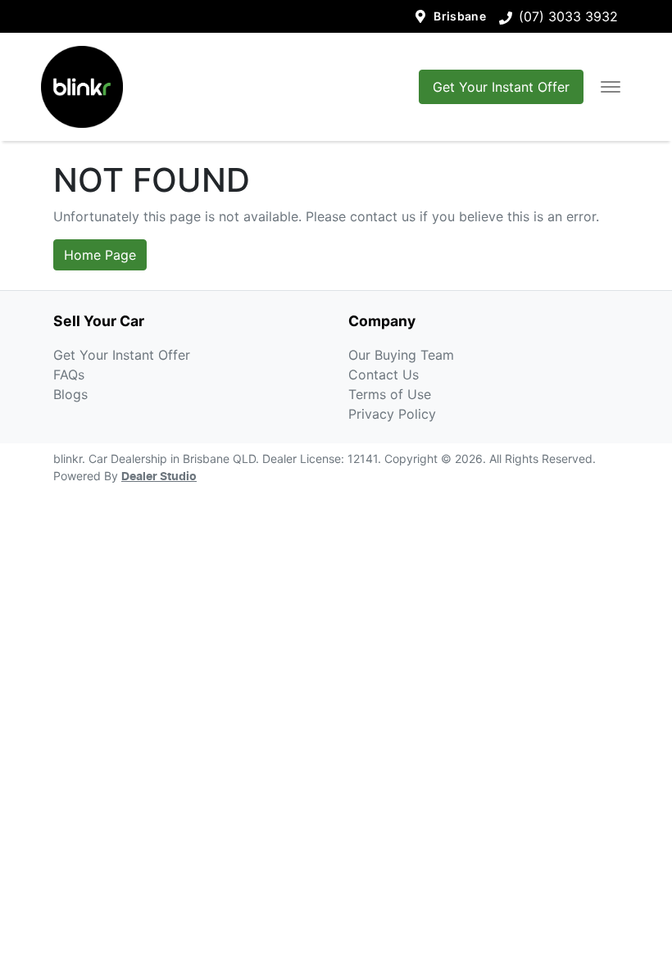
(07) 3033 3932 (568, 16)
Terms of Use (389, 394)
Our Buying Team (401, 355)
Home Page (100, 255)
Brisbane (460, 16)
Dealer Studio (159, 477)
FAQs (68, 374)
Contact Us (383, 374)
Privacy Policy (392, 414)
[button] (610, 86)
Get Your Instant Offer (501, 87)
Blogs (70, 394)
